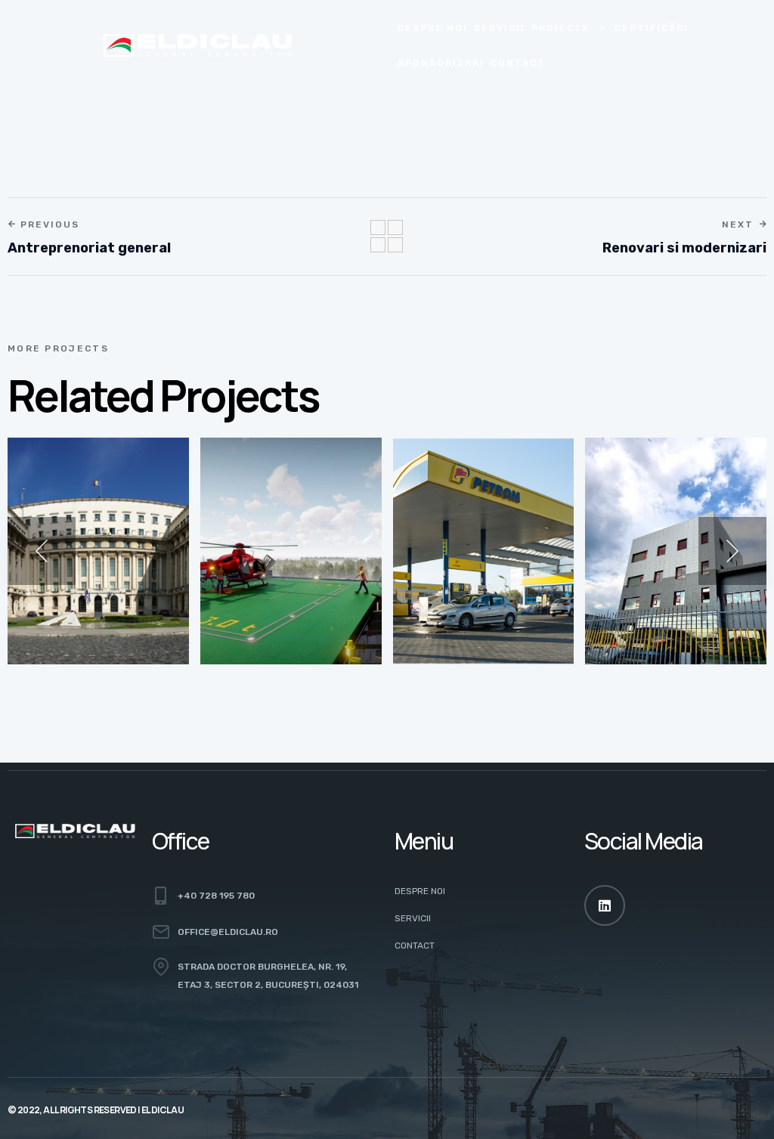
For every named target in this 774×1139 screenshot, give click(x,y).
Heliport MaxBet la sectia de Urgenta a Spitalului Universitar (290, 564)
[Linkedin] (604, 905)
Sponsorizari (441, 62)
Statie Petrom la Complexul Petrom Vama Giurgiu (475, 564)
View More (64, 638)
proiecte (60, 511)
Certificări (652, 28)
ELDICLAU (162, 1109)
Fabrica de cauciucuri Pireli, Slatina (670, 574)
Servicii (499, 28)
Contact (518, 62)
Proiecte (560, 28)
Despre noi (433, 28)
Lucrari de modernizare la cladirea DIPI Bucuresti (85, 564)
